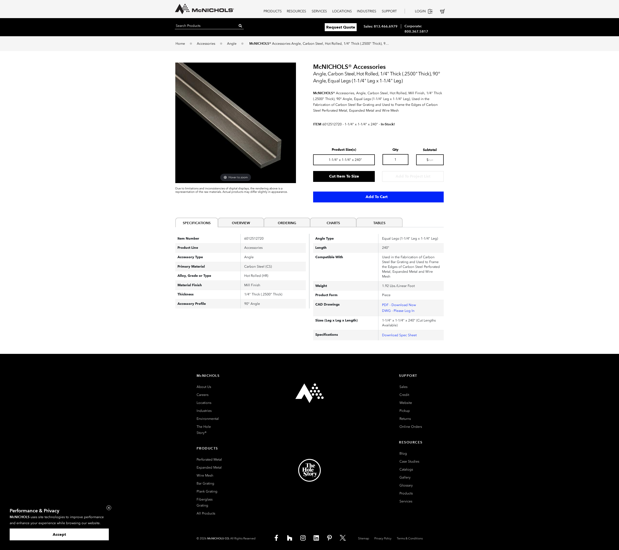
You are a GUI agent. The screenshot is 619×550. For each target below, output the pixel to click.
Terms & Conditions (410, 538)
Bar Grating (205, 483)
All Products (206, 513)
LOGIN (420, 11)
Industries (204, 411)
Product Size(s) (344, 150)
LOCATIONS (342, 11)
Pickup (404, 411)
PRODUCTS (273, 11)
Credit (404, 395)
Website (405, 403)
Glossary (406, 485)
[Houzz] (290, 538)
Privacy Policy (382, 538)
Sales (403, 387)
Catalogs (406, 469)
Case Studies (409, 461)
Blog (403, 453)
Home (180, 44)
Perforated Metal (209, 459)
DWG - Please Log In (398, 311)
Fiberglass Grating (205, 502)
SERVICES (319, 11)
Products (406, 493)
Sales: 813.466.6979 (381, 26)
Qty (395, 150)
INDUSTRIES (366, 11)
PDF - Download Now (399, 305)
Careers (202, 395)
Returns (405, 419)
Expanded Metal (209, 467)
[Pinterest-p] (330, 538)
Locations (204, 403)
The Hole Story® (204, 430)
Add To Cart (377, 196)
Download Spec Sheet (399, 335)
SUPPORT (389, 11)
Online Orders (410, 427)
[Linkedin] (316, 538)
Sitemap (363, 538)
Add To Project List (413, 176)
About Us (204, 387)
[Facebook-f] (276, 538)
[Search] (240, 25)
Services (405, 501)
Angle (231, 44)
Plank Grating (207, 491)
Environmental (208, 419)
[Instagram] (303, 538)
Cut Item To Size (344, 176)
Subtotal (430, 150)
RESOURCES (296, 11)
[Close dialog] (108, 507)
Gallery (405, 477)
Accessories (206, 44)
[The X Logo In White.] (343, 538)
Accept (59, 534)
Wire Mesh (205, 475)
